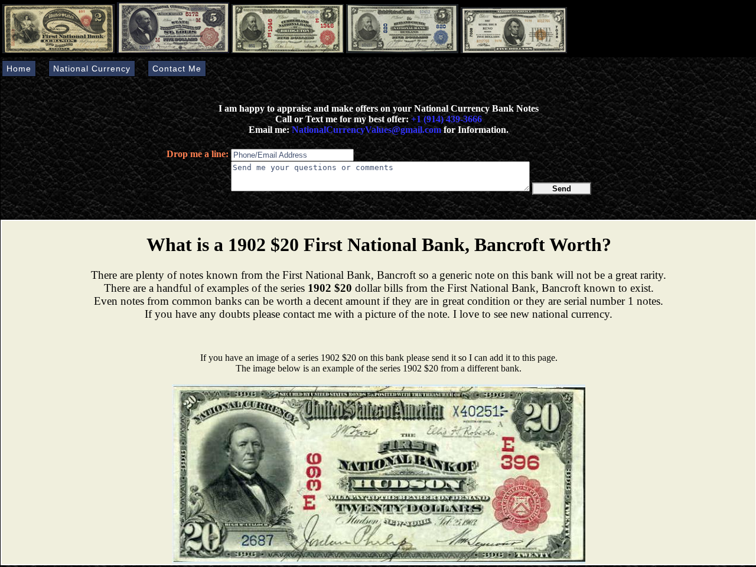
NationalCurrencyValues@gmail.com (365, 130)
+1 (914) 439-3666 (446, 119)
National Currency (92, 68)
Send (561, 188)
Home (18, 68)
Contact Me (176, 68)
